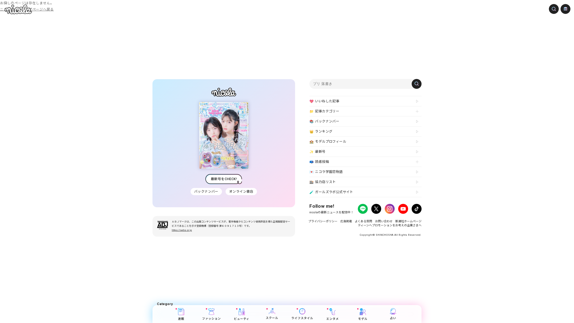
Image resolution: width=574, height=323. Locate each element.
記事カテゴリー (324, 111)
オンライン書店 (241, 192)
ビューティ (241, 319)
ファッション (211, 318)
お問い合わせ (384, 221)
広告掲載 (346, 221)
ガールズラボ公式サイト (331, 192)
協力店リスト (322, 182)
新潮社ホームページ (408, 221)
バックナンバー (206, 192)
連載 (181, 319)
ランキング (320, 131)
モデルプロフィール (327, 142)
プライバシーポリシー (322, 221)
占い (393, 318)
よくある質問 (363, 221)
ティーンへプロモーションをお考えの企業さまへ (390, 225)
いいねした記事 (324, 101)
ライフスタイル (302, 318)
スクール (272, 318)
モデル (362, 319)
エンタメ (332, 319)
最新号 (317, 152)
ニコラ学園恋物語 (326, 172)
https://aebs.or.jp (182, 230)
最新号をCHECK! (224, 179)
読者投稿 (319, 162)
